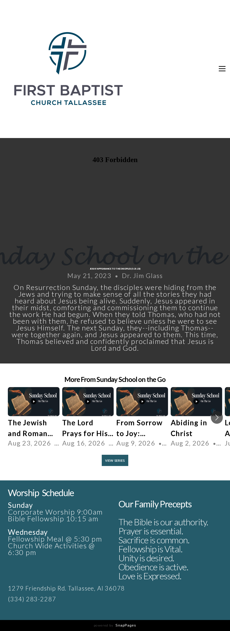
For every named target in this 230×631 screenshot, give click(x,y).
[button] (217, 417)
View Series (115, 460)
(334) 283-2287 (32, 599)
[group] (34, 417)
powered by (115, 625)
